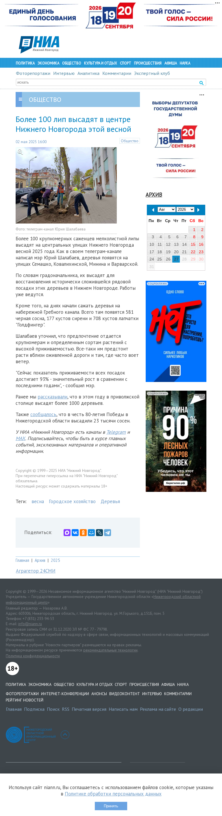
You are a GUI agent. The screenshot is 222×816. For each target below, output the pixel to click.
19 (168, 252)
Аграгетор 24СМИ (36, 571)
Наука (185, 63)
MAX (20, 438)
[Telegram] (107, 532)
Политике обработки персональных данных (113, 794)
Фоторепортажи (33, 73)
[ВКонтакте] (75, 532)
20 (176, 252)
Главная (22, 560)
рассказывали (52, 397)
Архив (40, 560)
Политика (25, 63)
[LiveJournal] (99, 532)
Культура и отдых (100, 63)
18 (159, 252)
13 (176, 244)
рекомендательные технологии (110, 650)
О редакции (190, 709)
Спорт (125, 63)
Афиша (170, 63)
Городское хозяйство (72, 501)
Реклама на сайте (158, 709)
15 (193, 244)
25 (159, 259)
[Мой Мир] (91, 532)
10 (151, 244)
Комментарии (116, 73)
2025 (55, 560)
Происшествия (148, 63)
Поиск (53, 709)
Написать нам (123, 709)
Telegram (116, 432)
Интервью (64, 73)
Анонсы (99, 693)
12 (168, 244)
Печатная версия (89, 709)
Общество (71, 63)
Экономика (48, 63)
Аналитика (88, 73)
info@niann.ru (30, 623)
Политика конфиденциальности (33, 655)
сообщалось (43, 414)
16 (201, 244)
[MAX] (67, 532)
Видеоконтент (124, 693)
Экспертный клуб (152, 73)
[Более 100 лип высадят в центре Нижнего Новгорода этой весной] (66, 222)
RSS (65, 709)
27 (176, 259)
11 (160, 244)
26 (168, 259)
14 (184, 244)
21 (184, 252)
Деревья (110, 501)
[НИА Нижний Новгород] (39, 52)
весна (38, 501)
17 (151, 252)
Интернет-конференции (65, 693)
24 (151, 259)
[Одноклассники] (83, 532)
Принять (111, 806)
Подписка (34, 709)
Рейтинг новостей (24, 700)
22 (193, 252)
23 (201, 252)
